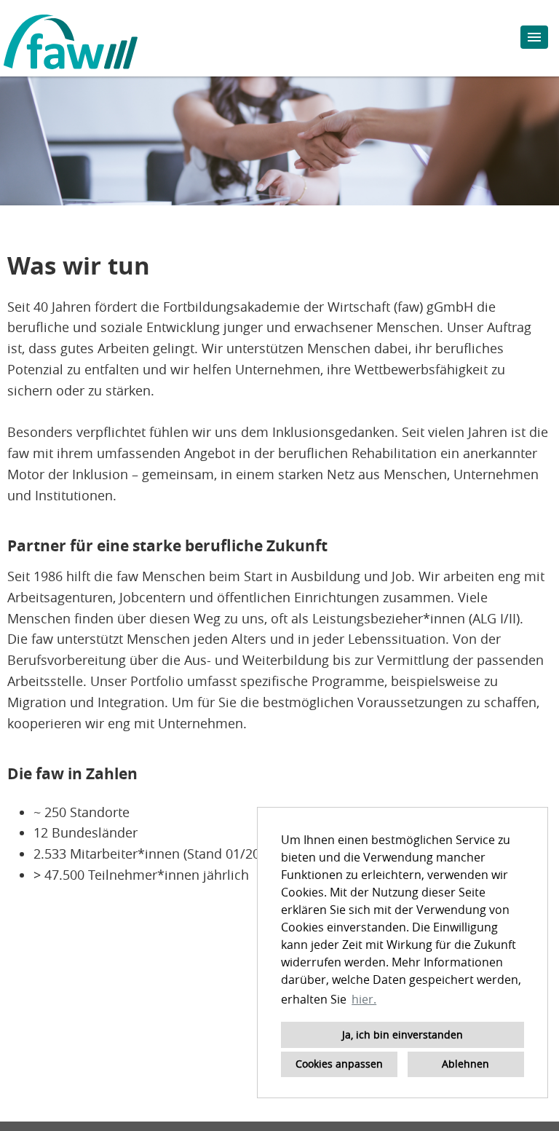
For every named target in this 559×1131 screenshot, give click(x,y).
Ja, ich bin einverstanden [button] (402, 1034)
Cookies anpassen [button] (339, 1064)
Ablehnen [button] (465, 1064)
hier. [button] (364, 999)
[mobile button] (534, 37)
